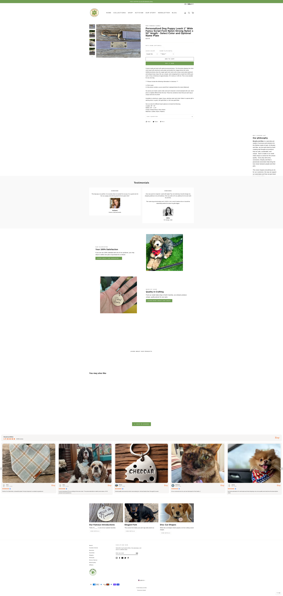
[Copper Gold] (102, 408)
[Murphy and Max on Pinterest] (128, 558)
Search (91, 545)
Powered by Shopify (141, 590)
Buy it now (169, 63)
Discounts (91, 550)
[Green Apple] (90, 410)
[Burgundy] (98, 408)
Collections (119, 12)
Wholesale (91, 557)
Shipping (91, 555)
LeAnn (235, 484)
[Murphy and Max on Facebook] (119, 558)
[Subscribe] (137, 553)
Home (108, 12)
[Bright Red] (92, 408)
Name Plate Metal (166, 50)
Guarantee (91, 552)
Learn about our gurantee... (108, 258)
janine (66, 484)
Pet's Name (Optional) (154, 45)
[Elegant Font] (141, 512)
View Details (94, 531)
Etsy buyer (123, 484)
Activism (139, 12)
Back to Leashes (142, 424)
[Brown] (96, 408)
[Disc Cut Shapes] (177, 512)
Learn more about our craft (159, 300)
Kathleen (10, 484)
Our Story (151, 12)
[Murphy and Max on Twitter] (125, 558)
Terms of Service (93, 560)
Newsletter (164, 12)
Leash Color (150, 50)
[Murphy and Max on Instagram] (117, 558)
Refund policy (92, 562)
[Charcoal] (100, 408)
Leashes (158, 25)
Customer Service (93, 547)
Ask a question (152, 116)
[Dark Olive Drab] (106, 408)
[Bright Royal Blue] (94, 408)
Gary (178, 484)
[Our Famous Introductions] (106, 512)
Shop (130, 12)
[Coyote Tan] (104, 408)
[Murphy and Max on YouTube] (122, 558)
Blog (174, 12)
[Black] (90, 408)
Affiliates (91, 564)
